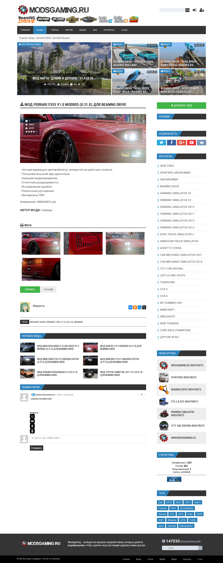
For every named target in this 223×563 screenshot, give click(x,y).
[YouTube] (191, 142)
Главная (23, 38)
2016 (183, 520)
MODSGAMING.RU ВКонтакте (187, 365)
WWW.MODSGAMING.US (183, 437)
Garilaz (176, 472)
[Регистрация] (202, 11)
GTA (172, 514)
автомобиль (186, 508)
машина (172, 520)
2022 (178, 502)
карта (197, 502)
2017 (187, 502)
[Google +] (181, 142)
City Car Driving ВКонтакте (188, 425)
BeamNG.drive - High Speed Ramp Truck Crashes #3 (179, 63)
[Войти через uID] (32, 416)
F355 (58, 322)
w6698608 (185, 472)
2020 (199, 514)
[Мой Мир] (140, 307)
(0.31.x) (69, 322)
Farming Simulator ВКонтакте (182, 413)
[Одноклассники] (135, 307)
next (161, 525)
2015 (180, 514)
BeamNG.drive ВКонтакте (186, 389)
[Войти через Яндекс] (32, 426)
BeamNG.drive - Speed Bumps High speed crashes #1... (180, 90)
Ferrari (50, 322)
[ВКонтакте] (130, 307)
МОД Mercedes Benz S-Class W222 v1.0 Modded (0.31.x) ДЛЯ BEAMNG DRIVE (58, 347)
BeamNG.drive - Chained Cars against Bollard (133, 63)
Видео (119, 44)
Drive (42, 322)
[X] (144, 307)
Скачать (30, 289)
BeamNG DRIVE (44, 38)
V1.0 (63, 322)
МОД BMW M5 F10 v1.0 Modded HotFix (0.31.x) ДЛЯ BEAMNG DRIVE (119, 360)
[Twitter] (161, 142)
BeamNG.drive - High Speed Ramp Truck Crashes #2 (131, 90)
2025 (173, 508)
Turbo (193, 520)
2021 (161, 520)
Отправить (36, 448)
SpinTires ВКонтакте (184, 377)
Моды (32, 38)
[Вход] (194, 11)
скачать (163, 508)
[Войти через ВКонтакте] (32, 421)
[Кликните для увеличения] (41, 243)
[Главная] (78, 21)
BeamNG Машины (61, 38)
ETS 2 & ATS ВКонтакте (184, 401)
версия (162, 514)
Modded (34, 322)
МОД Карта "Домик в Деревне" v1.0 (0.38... (64, 78)
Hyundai (172, 525)
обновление (186, 525)
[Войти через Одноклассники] (32, 431)
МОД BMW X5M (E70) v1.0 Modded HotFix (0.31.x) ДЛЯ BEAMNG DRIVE (58, 360)
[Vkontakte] (201, 142)
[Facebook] (171, 142)
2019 (169, 502)
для (160, 502)
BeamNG (78, 322)
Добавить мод (182, 105)
